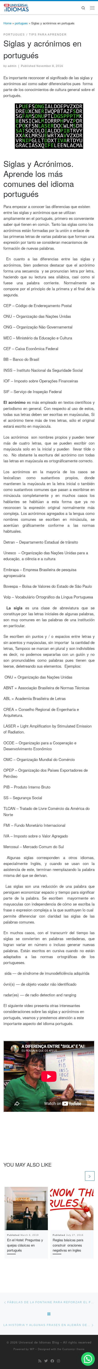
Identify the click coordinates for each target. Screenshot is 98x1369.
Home (7, 23)
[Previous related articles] (79, 1176)
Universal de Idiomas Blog (39, 1342)
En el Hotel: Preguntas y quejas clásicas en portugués (25, 1245)
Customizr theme (73, 1349)
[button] (88, 1359)
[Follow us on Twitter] (46, 1361)
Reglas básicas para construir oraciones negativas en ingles (68, 1245)
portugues (21, 23)
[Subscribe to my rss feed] (39, 1361)
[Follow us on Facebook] (52, 1361)
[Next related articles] (90, 1176)
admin (12, 65)
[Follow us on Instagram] (58, 1361)
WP (32, 1349)
